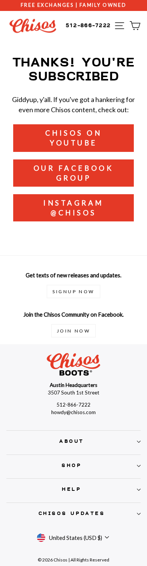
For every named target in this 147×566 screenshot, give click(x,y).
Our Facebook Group (73, 173)
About (71, 441)
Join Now (73, 331)
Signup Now (73, 291)
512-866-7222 (88, 25)
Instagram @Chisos (73, 208)
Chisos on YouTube (73, 138)
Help (71, 489)
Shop (71, 465)
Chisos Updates (71, 513)
